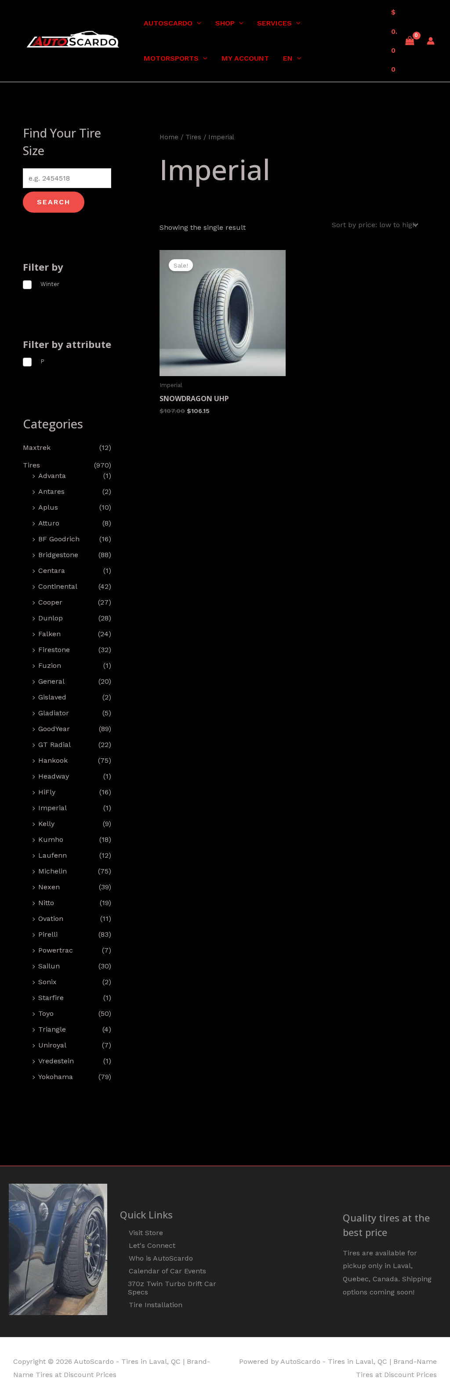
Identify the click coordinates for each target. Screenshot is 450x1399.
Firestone (54, 649)
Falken (49, 634)
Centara (51, 570)
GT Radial (54, 744)
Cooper (50, 602)
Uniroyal (52, 1045)
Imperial (52, 808)
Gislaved (52, 697)
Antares (51, 491)
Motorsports (171, 58)
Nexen (49, 887)
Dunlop (50, 618)
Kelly (46, 823)
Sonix (47, 982)
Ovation (50, 918)
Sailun (49, 966)
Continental (57, 586)
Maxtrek (37, 447)
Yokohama (55, 1077)
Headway (53, 776)
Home (169, 137)
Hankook (53, 760)
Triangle (52, 1029)
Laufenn (52, 855)
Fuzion (49, 665)
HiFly (46, 792)
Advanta (52, 475)
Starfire (51, 997)
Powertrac (55, 950)
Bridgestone (58, 555)
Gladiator (53, 713)
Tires (31, 465)
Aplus (48, 507)
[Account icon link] (431, 41)
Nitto (46, 903)
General (51, 681)
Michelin (52, 871)
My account (245, 58)
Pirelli (48, 934)
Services (274, 23)
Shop (225, 23)
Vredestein (56, 1061)
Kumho (50, 839)
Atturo (48, 523)
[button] (196, 23)
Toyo (46, 1013)
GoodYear (54, 729)
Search (53, 202)
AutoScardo (168, 23)
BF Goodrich (59, 539)
